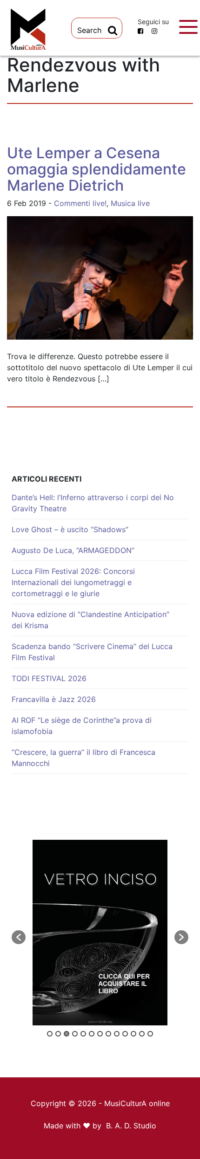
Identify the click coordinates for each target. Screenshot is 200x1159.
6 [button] (91, 1034)
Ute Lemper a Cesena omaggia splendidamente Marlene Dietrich (96, 169)
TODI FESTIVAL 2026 (49, 678)
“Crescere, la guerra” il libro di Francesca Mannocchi (83, 757)
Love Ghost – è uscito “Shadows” (70, 529)
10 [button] (125, 1034)
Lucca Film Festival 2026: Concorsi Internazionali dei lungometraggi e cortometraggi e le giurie (73, 582)
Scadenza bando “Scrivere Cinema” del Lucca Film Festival (92, 652)
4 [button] (75, 1034)
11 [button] (133, 1034)
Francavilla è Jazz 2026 (54, 699)
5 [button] (83, 1034)
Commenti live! (80, 203)
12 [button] (142, 1034)
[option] (100, 932)
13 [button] (150, 1034)
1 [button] (50, 1034)
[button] (19, 937)
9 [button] (117, 1034)
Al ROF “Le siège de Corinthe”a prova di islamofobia (82, 725)
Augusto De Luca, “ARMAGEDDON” (73, 550)
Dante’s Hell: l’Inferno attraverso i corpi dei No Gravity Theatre (93, 503)
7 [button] (100, 1034)
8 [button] (108, 1034)
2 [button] (58, 1034)
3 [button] (66, 1034)
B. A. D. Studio (131, 1125)
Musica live (130, 203)
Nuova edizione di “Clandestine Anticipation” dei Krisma (90, 620)
